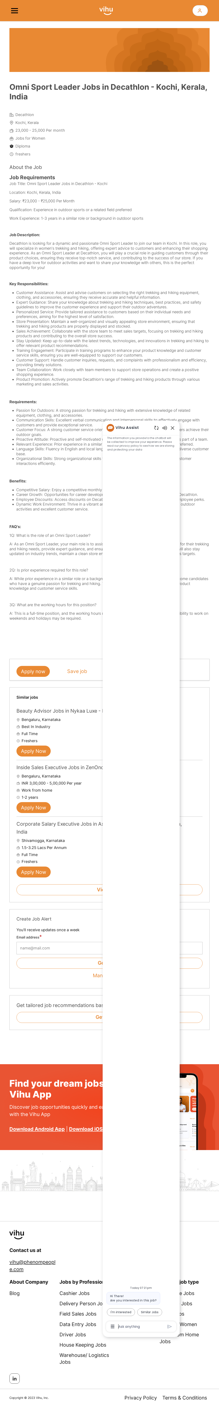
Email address (27, 937)
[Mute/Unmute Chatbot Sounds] (164, 428)
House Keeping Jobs (82, 1345)
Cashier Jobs (74, 1293)
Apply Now (33, 751)
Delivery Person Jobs (83, 1304)
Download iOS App (91, 1129)
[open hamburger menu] (14, 11)
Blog (14, 1293)
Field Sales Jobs (77, 1314)
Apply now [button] (33, 671)
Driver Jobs (72, 1335)
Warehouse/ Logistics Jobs (84, 1358)
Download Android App (37, 1129)
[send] (169, 1326)
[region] (141, 876)
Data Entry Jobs (77, 1324)
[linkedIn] (14, 1378)
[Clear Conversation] (156, 428)
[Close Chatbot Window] (172, 428)
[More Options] (112, 1326)
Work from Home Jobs (179, 1338)
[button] (200, 10)
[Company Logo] (106, 10)
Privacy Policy (140, 1398)
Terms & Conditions (184, 1398)
